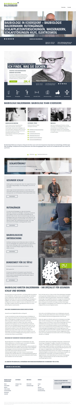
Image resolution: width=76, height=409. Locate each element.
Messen (5, 384)
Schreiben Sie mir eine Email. (13, 366)
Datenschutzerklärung (41, 390)
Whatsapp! (65, 43)
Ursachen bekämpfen (7, 390)
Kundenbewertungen (30, 385)
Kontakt (69, 7)
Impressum (39, 387)
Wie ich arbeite (29, 384)
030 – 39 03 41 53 (51, 42)
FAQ (38, 385)
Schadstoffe (6, 394)
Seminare (16, 385)
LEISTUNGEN (17, 379)
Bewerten (5, 387)
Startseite (63, 7)
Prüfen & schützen (7, 389)
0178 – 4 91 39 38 (51, 43)
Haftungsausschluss (41, 389)
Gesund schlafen (6, 385)
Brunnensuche (6, 392)
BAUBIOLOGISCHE (7, 379)
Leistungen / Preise (18, 384)
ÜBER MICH (29, 379)
